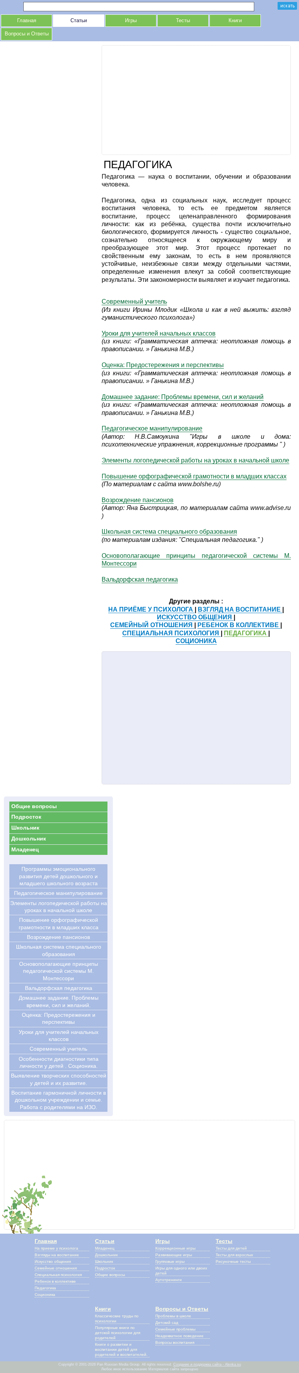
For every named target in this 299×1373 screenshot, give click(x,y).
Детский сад (166, 1322)
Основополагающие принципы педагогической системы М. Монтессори (58, 971)
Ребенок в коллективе (55, 1281)
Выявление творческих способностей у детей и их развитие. (58, 1079)
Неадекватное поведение (179, 1336)
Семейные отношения (56, 1268)
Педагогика (45, 1288)
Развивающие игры (173, 1255)
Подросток (26, 817)
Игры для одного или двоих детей (181, 1270)
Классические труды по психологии (117, 1318)
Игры (131, 20)
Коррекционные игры (175, 1248)
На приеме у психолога (56, 1248)
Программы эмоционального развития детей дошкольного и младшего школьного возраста (58, 876)
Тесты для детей (231, 1248)
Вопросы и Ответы (27, 34)
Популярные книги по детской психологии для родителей (117, 1333)
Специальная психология (58, 1275)
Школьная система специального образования (169, 531)
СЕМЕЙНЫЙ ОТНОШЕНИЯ (152, 625)
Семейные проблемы (175, 1329)
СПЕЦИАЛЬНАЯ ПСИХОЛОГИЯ (171, 633)
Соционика (45, 1294)
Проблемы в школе (173, 1316)
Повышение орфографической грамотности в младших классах (194, 476)
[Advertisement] (196, 100)
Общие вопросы (34, 806)
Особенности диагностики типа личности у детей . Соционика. (58, 1062)
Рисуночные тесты (233, 1261)
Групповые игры (170, 1261)
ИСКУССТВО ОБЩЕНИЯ (195, 617)
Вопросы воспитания (174, 1342)
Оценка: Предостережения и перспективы (163, 365)
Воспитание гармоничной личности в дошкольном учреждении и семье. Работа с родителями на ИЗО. (58, 1100)
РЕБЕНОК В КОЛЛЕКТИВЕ (238, 625)
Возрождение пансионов (138, 500)
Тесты (183, 20)
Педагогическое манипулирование (152, 428)
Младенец (25, 849)
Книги (235, 20)
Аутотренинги (168, 1280)
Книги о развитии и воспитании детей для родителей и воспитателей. (121, 1349)
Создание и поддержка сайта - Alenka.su (207, 1364)
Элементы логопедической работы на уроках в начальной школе (195, 460)
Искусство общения (53, 1261)
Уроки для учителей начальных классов (159, 333)
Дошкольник (28, 838)
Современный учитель (134, 301)
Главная (26, 20)
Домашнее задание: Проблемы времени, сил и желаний (183, 397)
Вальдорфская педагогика (140, 579)
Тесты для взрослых (234, 1255)
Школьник (25, 828)
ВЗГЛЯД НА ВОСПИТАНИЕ (240, 609)
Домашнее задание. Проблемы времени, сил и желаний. (58, 1001)
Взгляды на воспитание (57, 1255)
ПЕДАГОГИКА (246, 633)
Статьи (78, 20)
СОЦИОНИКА (196, 641)
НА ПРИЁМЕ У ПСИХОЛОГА (151, 609)
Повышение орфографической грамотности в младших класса (58, 923)
